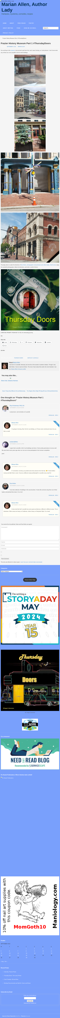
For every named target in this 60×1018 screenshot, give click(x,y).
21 (18, 955)
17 (43, 953)
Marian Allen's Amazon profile (18, 369)
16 (34, 953)
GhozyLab (28, 1016)
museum (13, 50)
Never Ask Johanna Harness (9, 380)
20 (9, 955)
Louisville (35, 357)
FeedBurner (33, 1003)
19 (1, 955)
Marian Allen (21, 46)
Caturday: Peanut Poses (10, 971)
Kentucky (30, 357)
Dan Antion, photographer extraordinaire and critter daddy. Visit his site (38, 264)
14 (18, 953)
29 (26, 957)
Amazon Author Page (30, 579)
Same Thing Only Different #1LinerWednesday (13, 391)
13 (9, 953)
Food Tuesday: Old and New (11, 979)
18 (51, 953)
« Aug (2, 961)
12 (1, 953)
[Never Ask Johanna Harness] (10, 378)
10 (43, 951)
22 (26, 955)
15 (26, 953)
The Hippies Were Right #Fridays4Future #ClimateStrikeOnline (42, 391)
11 (51, 951)
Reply (56, 415)
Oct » (6, 961)
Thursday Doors (18, 357)
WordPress (18, 1016)
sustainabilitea (14, 441)
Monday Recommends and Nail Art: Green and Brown (17, 983)
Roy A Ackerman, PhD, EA (17, 405)
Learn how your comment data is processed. (31, 562)
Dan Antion (13, 483)
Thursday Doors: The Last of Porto (12, 975)
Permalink (51, 415)
